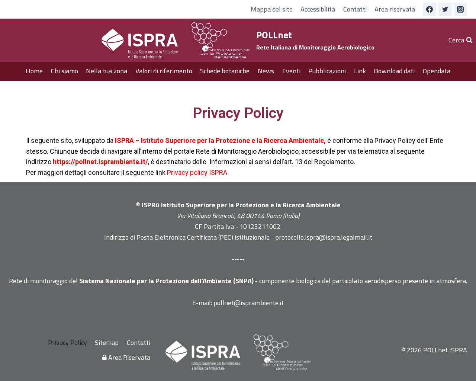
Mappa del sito (272, 9)
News (266, 71)
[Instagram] (460, 9)
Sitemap (107, 342)
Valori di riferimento (163, 71)
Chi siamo (64, 71)
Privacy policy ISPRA (197, 172)
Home (34, 71)
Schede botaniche (225, 71)
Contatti (355, 9)
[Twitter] (445, 9)
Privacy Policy (67, 342)
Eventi (291, 71)
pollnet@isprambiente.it (248, 303)
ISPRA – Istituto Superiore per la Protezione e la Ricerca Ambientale (219, 140)
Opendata (436, 71)
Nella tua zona (106, 71)
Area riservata (394, 9)
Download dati (394, 71)
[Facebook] (429, 9)
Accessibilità (317, 9)
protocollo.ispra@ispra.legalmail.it (323, 237)
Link (360, 71)
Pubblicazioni (327, 71)
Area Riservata (128, 357)
